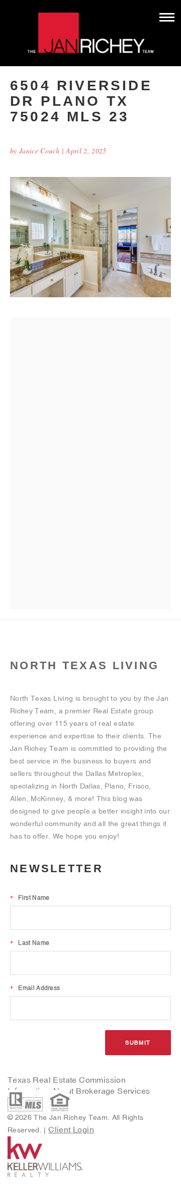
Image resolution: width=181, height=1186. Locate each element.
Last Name (29, 943)
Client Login (71, 1129)
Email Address (35, 988)
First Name (29, 898)
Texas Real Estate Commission (67, 1079)
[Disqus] (90, 462)
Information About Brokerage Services (80, 1090)
